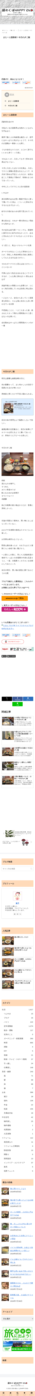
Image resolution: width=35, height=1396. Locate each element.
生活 (5, 656)
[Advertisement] (17, 57)
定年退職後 (12, 656)
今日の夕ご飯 (12, 105)
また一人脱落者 (13, 101)
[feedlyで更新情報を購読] (17, 914)
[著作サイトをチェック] (14, 914)
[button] (31, 869)
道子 (17, 903)
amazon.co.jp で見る (15, 598)
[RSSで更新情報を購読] (20, 914)
